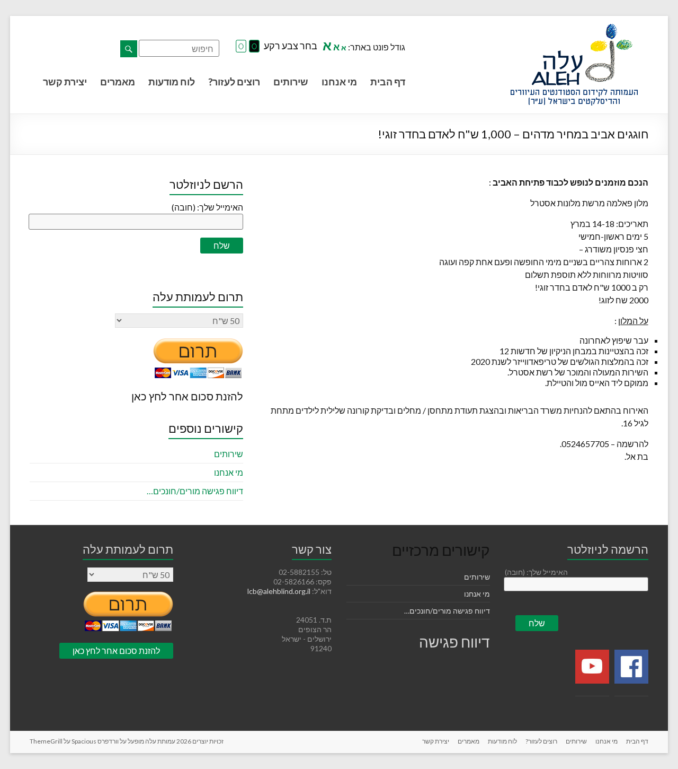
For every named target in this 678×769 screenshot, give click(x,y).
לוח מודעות (171, 82)
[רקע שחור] (254, 47)
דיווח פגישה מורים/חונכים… (195, 491)
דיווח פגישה (454, 642)
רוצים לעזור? (234, 82)
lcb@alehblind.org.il (279, 591)
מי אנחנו (339, 82)
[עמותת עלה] (574, 29)
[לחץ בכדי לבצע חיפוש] (128, 48)
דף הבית (387, 82)
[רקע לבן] (241, 47)
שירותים (290, 82)
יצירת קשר (65, 82)
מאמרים (117, 82)
